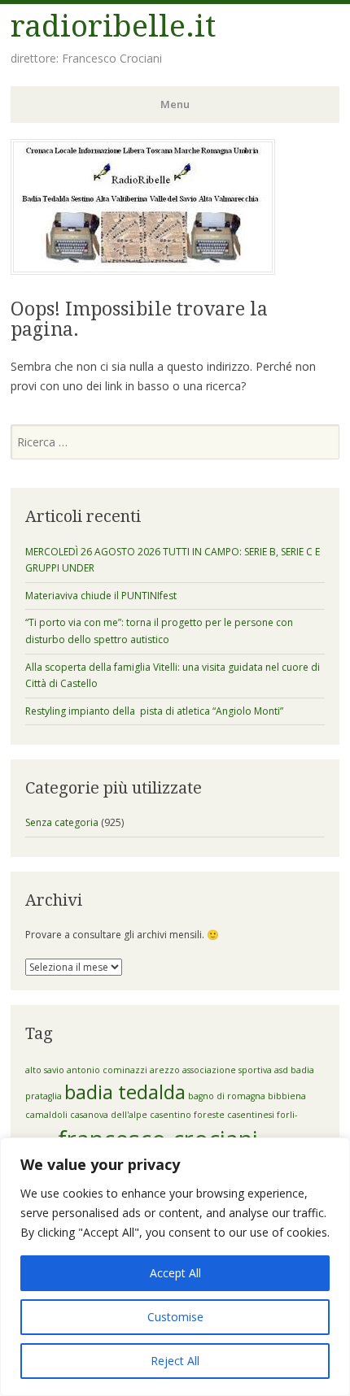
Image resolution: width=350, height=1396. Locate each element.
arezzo (165, 1070)
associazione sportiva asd (235, 1070)
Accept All (175, 1273)
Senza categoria (61, 822)
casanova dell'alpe (108, 1114)
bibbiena (287, 1096)
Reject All (175, 1360)
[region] (175, 1266)
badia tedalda (125, 1091)
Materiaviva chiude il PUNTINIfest (101, 595)
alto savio (44, 1070)
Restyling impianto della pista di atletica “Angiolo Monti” (154, 711)
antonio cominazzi (107, 1070)
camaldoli (46, 1114)
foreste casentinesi (234, 1114)
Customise (175, 1316)
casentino (170, 1114)
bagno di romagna (226, 1096)
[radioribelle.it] (143, 270)
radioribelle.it (113, 26)
